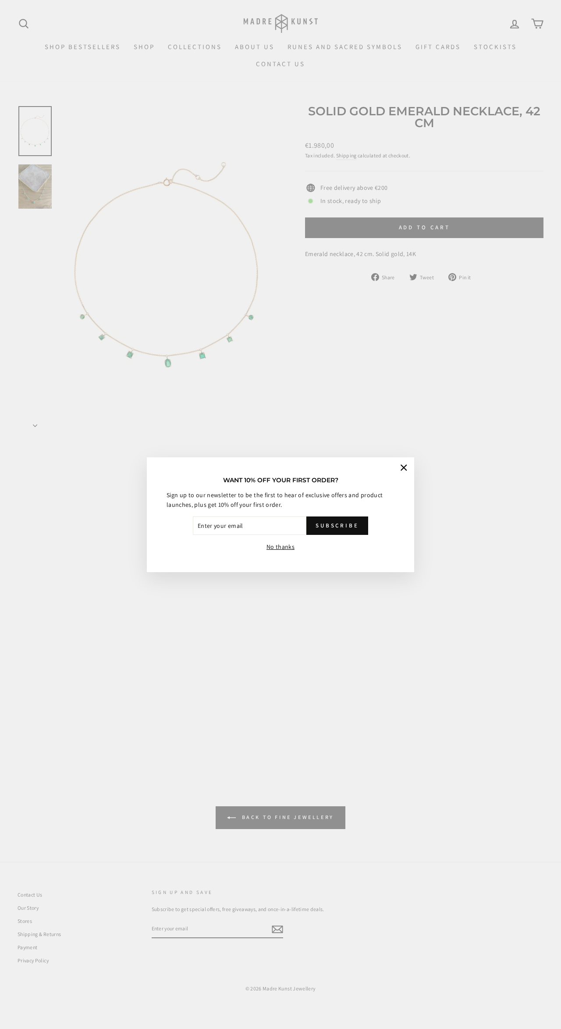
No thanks (280, 547)
